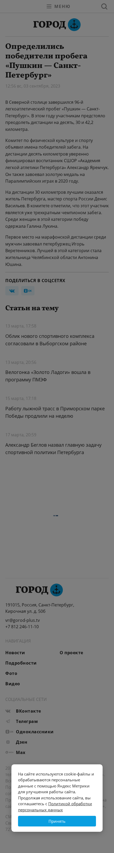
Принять (57, 821)
